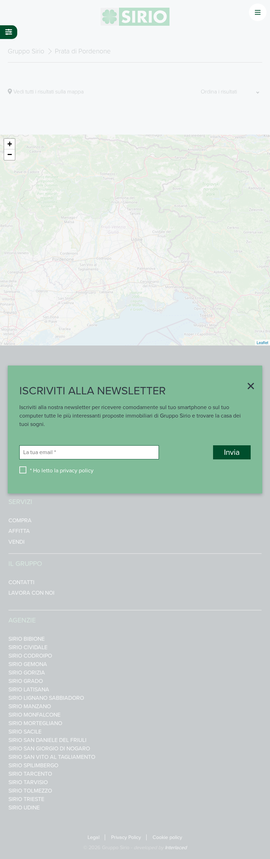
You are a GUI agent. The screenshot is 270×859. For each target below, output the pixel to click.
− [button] (9, 154)
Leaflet (262, 342)
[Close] (248, 387)
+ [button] (9, 144)
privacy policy (77, 470)
